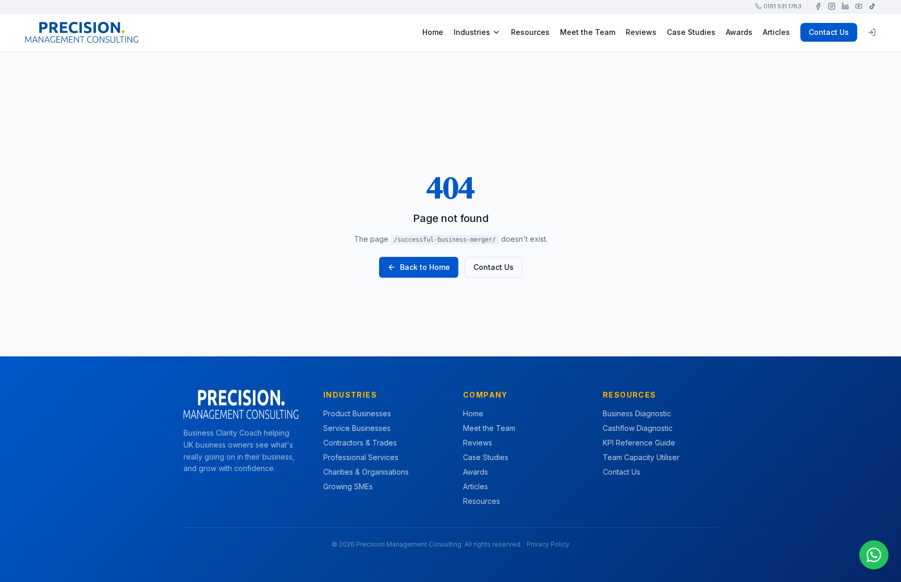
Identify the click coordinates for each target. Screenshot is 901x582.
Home (432, 32)
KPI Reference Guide (639, 442)
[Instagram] (831, 6)
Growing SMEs (348, 486)
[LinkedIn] (845, 6)
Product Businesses (357, 413)
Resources (530, 32)
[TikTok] (872, 6)
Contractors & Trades (360, 442)
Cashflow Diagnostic (638, 428)
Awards (739, 32)
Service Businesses (357, 428)
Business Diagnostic (637, 413)
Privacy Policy (548, 544)
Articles (776, 32)
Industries (472, 32)
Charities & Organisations (366, 471)
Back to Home (425, 267)
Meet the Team (587, 32)
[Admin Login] (872, 32)
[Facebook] (818, 6)
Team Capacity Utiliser (641, 457)
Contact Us (829, 32)
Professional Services (360, 457)
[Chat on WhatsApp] (873, 554)
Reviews (641, 32)
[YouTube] (858, 6)
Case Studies (691, 32)
